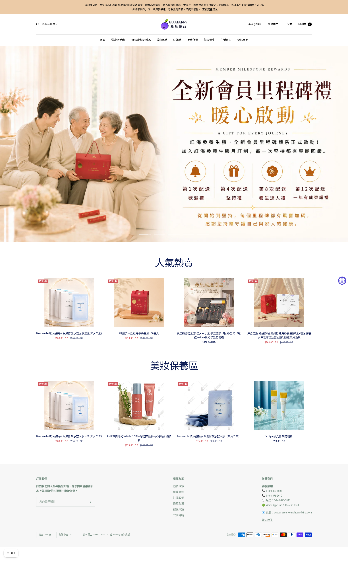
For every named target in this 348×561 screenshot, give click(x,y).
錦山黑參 (162, 40)
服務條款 (178, 492)
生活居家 (226, 40)
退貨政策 (178, 503)
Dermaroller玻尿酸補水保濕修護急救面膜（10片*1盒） (209, 436)
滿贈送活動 (118, 40)
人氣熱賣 (174, 264)
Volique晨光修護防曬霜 (279, 436)
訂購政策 (178, 497)
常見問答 (267, 520)
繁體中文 (273, 24)
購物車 (304, 24)
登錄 (290, 24)
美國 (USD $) (254, 24)
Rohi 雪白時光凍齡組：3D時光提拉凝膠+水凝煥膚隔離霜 (139, 438)
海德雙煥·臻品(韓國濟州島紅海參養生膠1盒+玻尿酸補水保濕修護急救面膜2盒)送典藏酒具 (279, 335)
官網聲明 (178, 515)
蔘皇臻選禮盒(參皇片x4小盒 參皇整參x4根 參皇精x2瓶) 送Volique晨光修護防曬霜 (209, 335)
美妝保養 (192, 40)
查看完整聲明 (210, 9)
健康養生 (209, 40)
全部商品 (242, 40)
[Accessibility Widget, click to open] (342, 280)
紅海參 (177, 40)
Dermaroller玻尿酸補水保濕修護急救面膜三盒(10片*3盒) (69, 333)
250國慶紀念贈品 (141, 40)
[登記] (90, 502)
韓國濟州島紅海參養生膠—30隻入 (139, 333)
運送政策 (178, 509)
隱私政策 (178, 486)
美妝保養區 (174, 366)
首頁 (102, 40)
